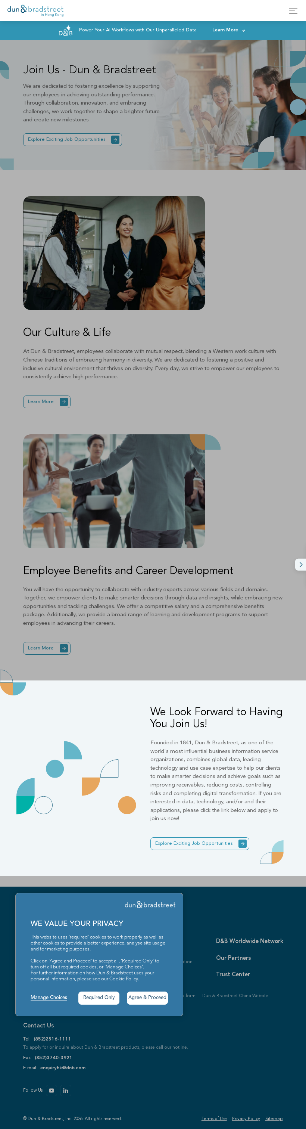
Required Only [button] (99, 997)
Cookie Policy (123, 979)
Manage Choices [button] (49, 997)
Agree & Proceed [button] (147, 997)
